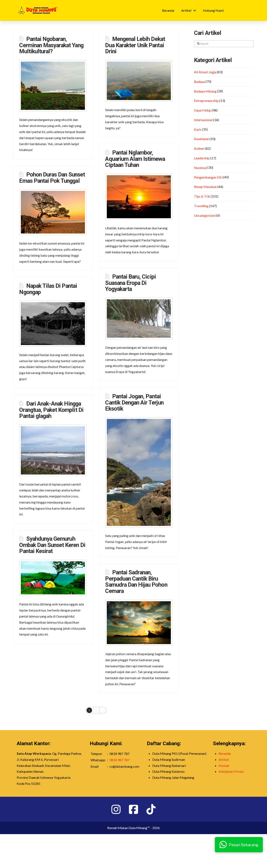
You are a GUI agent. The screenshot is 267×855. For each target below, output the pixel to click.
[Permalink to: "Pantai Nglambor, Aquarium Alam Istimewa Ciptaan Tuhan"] (139, 196)
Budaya (199, 82)
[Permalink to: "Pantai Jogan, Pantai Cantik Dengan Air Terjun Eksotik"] (139, 472)
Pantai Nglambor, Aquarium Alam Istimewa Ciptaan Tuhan (135, 159)
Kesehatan (201, 139)
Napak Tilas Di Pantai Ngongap (48, 289)
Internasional (203, 120)
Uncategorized (204, 215)
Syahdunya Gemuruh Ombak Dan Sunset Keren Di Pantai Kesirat (52, 545)
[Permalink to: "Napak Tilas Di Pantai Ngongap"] (53, 323)
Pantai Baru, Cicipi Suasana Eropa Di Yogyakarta (130, 283)
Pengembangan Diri (208, 177)
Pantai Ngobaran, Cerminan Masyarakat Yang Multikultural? (51, 45)
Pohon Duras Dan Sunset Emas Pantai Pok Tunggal (52, 177)
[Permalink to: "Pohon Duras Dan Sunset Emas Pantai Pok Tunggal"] (53, 212)
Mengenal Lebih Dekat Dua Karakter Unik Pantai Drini (135, 45)
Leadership (202, 158)
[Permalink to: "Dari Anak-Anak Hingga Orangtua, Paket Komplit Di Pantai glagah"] (53, 450)
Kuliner (199, 148)
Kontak (224, 765)
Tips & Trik (202, 196)
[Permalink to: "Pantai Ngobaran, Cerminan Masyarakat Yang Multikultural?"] (53, 86)
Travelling (201, 206)
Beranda (225, 753)
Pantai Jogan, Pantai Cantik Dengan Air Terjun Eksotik (134, 402)
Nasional (200, 168)
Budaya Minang (205, 91)
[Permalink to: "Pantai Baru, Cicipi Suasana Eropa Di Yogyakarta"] (139, 318)
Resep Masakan (205, 187)
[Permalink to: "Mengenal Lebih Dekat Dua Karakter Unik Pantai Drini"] (139, 81)
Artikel (224, 759)
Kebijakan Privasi (231, 771)
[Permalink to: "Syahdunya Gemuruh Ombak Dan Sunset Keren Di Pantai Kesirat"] (53, 577)
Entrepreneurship (206, 101)
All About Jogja (205, 72)
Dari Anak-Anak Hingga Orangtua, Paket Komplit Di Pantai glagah (51, 410)
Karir (197, 129)
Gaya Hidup (202, 110)
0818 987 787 (120, 760)
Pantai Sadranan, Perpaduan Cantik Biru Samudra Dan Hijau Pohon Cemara (136, 582)
